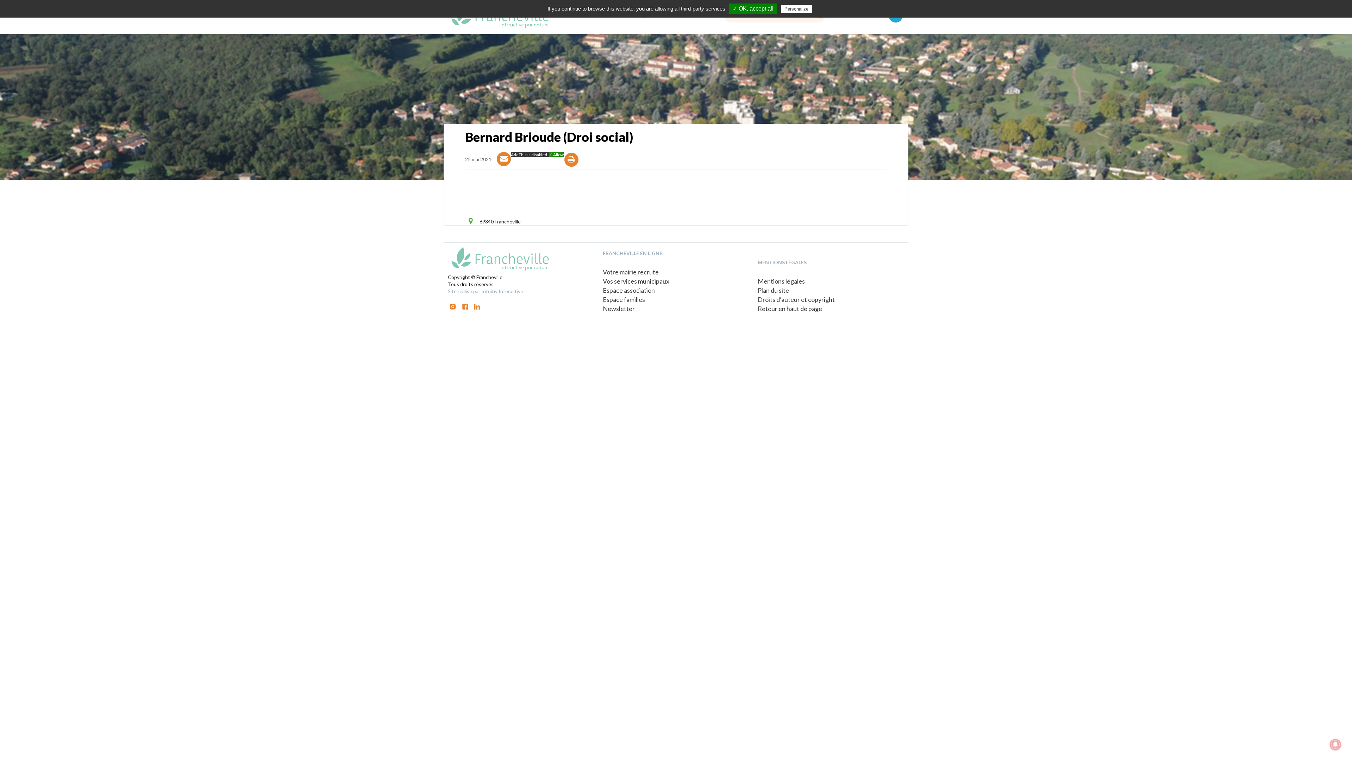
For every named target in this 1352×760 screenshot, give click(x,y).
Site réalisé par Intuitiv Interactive (485, 291)
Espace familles (624, 299)
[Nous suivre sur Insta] (453, 306)
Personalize (796, 9)
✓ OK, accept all (753, 9)
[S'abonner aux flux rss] (465, 306)
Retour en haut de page (790, 308)
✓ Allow (556, 154)
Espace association (629, 290)
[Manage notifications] (1335, 744)
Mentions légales (781, 281)
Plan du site (773, 290)
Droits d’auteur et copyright (796, 299)
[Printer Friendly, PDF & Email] (572, 166)
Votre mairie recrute (631, 272)
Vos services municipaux (636, 281)
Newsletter (619, 308)
